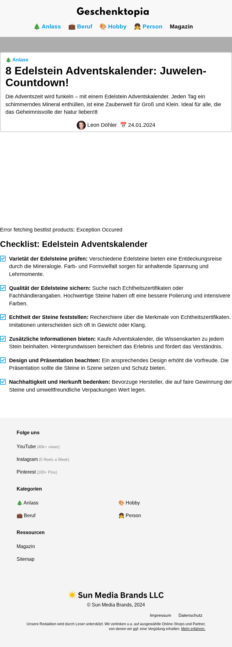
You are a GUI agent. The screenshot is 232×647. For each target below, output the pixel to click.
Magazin (181, 26)
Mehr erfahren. (193, 629)
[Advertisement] (116, 180)
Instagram (27, 459)
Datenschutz (190, 615)
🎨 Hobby (113, 26)
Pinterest (26, 472)
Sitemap (25, 559)
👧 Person (148, 26)
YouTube (26, 446)
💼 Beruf (80, 26)
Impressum (160, 615)
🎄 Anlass (47, 26)
